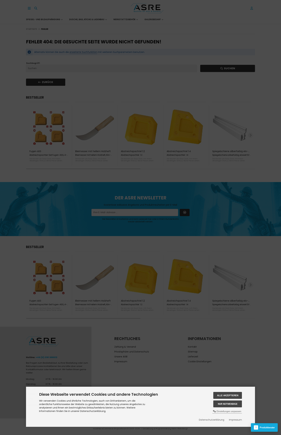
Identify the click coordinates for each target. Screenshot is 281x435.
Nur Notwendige (227, 404)
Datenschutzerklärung (211, 419)
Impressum (235, 419)
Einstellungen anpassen (228, 411)
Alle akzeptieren (227, 395)
